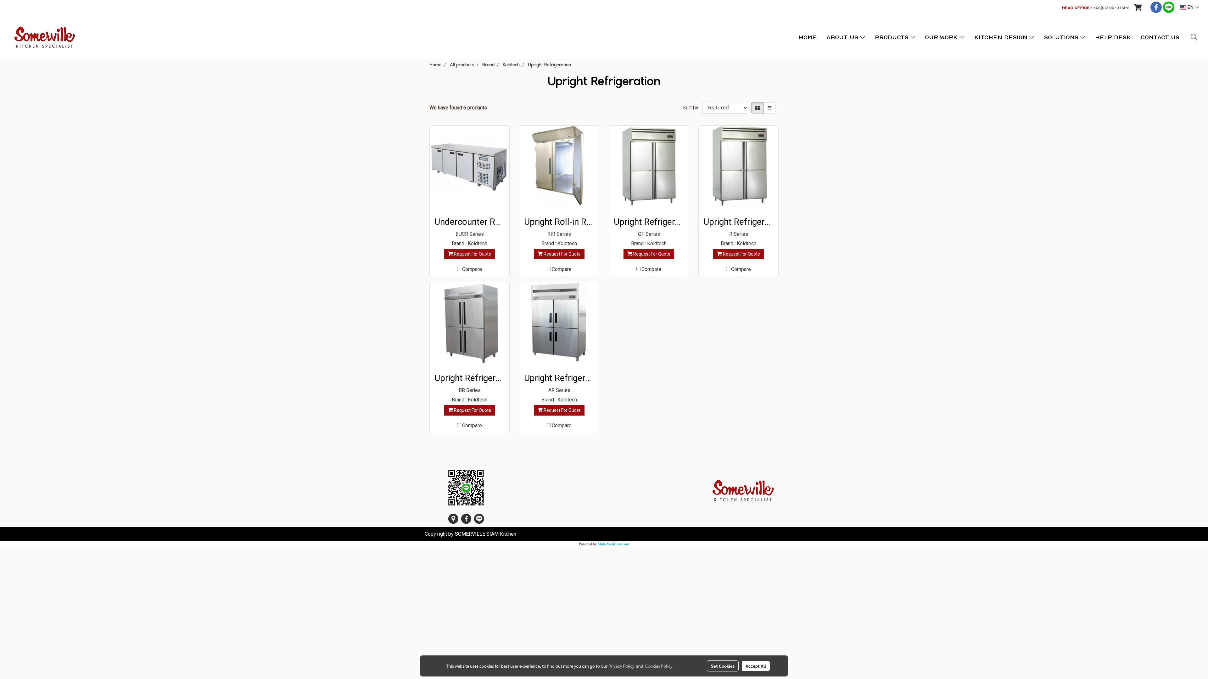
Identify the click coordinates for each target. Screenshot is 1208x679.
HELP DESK (1113, 37)
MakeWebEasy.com (613, 544)
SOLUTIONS (1062, 37)
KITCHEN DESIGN (1001, 37)
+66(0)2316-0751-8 (1111, 7)
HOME (808, 37)
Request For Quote (472, 254)
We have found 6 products (458, 108)
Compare (472, 269)
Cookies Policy (658, 666)
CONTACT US (1160, 37)
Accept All (756, 666)
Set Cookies (723, 666)
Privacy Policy (621, 666)
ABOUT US (843, 37)
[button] (1194, 37)
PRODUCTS (892, 37)
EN (1190, 7)
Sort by (692, 108)
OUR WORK (942, 37)
